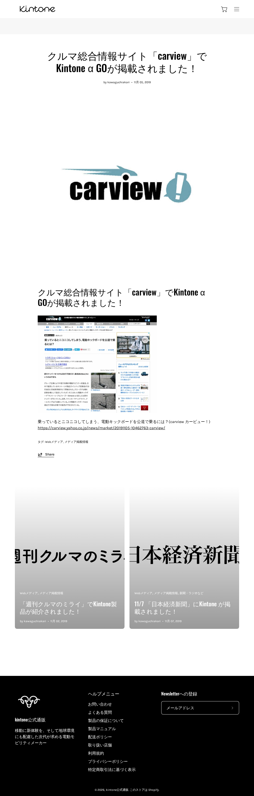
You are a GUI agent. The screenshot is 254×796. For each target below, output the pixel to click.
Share (49, 454)
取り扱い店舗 (100, 745)
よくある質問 (100, 712)
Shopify (153, 790)
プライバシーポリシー (108, 761)
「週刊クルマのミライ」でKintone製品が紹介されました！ (68, 607)
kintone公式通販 (30, 719)
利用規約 (96, 753)
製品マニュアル (102, 728)
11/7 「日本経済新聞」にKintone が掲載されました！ (182, 607)
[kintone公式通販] (37, 9)
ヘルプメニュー (103, 693)
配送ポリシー (100, 737)
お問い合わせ (100, 704)
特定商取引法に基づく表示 (112, 769)
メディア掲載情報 (76, 442)
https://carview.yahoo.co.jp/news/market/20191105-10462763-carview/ (101, 427)
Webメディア (54, 442)
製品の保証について (106, 720)
